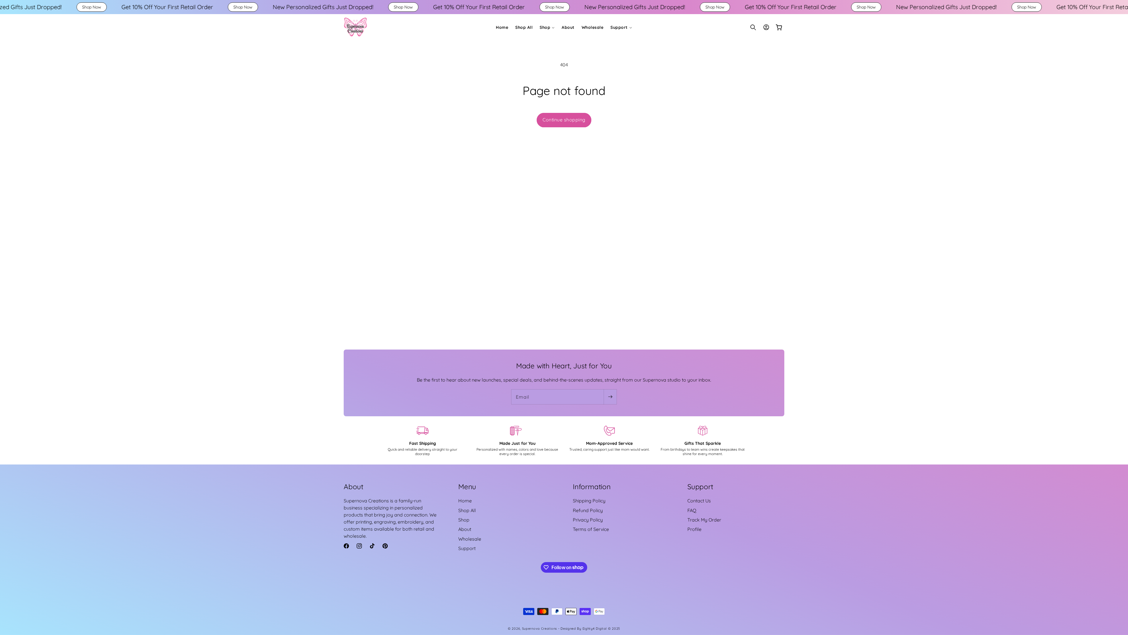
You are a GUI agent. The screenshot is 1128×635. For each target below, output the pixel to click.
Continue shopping (564, 120)
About (464, 529)
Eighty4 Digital (595, 628)
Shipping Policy (589, 501)
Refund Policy (588, 510)
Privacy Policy (588, 520)
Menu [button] (467, 486)
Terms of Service (591, 529)
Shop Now (26, 7)
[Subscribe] (610, 397)
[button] (547, 27)
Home (465, 501)
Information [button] (592, 486)
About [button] (353, 486)
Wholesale (469, 539)
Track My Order (704, 520)
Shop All (467, 510)
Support (467, 548)
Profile (694, 529)
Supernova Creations (539, 628)
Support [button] (700, 486)
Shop (463, 520)
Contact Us (699, 501)
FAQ (691, 510)
